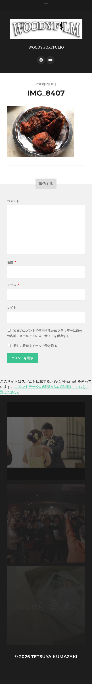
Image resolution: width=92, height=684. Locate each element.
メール (13, 285)
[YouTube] (50, 60)
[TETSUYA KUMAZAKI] (46, 29)
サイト (11, 307)
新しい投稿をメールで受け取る (35, 346)
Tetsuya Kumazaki (54, 656)
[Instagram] (41, 60)
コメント (13, 201)
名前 (11, 262)
